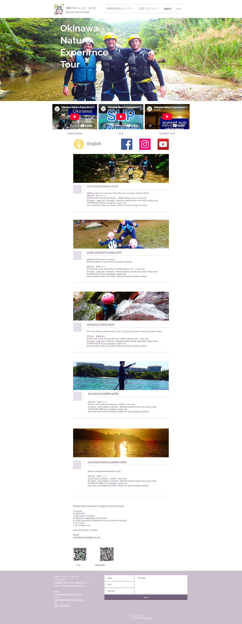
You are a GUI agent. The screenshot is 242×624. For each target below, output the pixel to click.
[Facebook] (126, 144)
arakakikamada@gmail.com (87, 537)
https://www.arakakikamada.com (70, 586)
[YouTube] (163, 144)
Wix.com (149, 618)
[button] (74, 133)
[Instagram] (145, 144)
